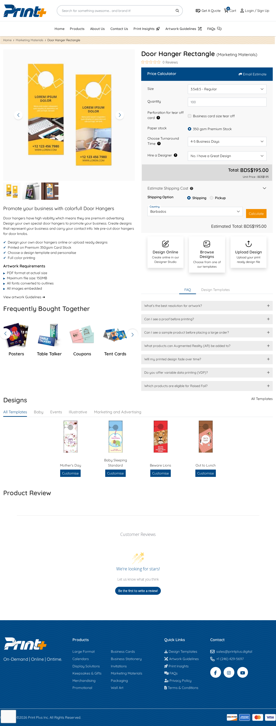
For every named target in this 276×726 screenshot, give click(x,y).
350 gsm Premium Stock (212, 129)
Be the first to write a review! (138, 591)
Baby (38, 411)
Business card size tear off (214, 116)
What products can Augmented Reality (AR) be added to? (187, 346)
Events (56, 411)
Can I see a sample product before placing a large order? (186, 332)
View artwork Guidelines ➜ (24, 297)
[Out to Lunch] (206, 436)
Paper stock (157, 128)
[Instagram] (229, 672)
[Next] (119, 115)
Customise (70, 473)
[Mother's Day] (70, 436)
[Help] (157, 118)
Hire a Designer (159, 155)
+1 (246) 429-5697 (230, 659)
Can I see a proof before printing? (169, 319)
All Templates (262, 399)
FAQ (187, 289)
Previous (5, 333)
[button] (190, 188)
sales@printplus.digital (234, 651)
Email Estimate (255, 74)
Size (150, 88)
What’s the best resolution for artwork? (173, 306)
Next (132, 334)
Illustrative (78, 411)
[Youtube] (242, 672)
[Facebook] (215, 672)
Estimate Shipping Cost (167, 188)
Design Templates (215, 289)
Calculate (256, 213)
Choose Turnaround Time (163, 141)
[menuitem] (59, 28)
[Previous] (18, 115)
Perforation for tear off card (165, 115)
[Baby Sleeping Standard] (115, 436)
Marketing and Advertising (117, 411)
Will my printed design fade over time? (172, 359)
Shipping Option (160, 197)
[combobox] (227, 89)
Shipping (199, 198)
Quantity (154, 101)
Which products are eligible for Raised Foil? (175, 386)
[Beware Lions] (161, 436)
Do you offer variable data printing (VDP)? (176, 372)
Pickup (220, 198)
